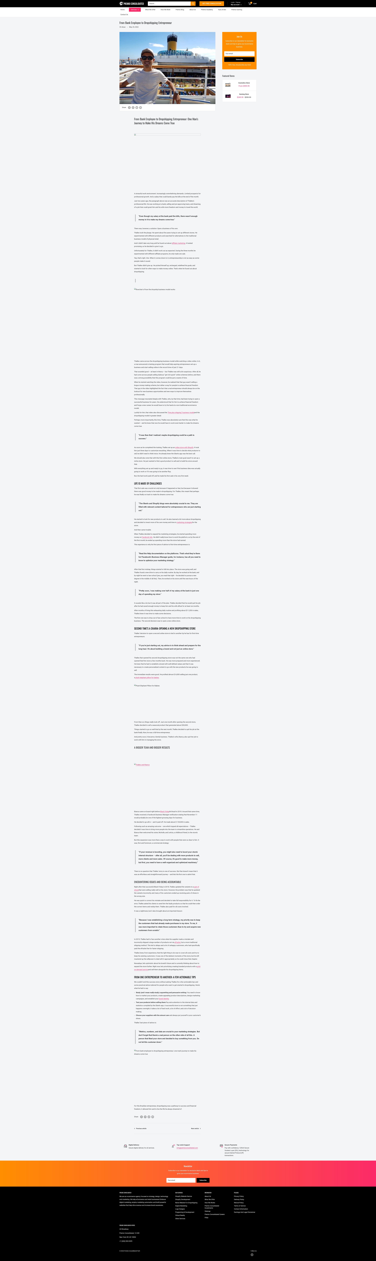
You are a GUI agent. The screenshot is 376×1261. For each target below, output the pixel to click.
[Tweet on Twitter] (136, 107)
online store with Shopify (184, 447)
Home (122, 10)
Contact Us (124, 14)
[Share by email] (140, 107)
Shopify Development (182, 1199)
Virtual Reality (180, 1215)
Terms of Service (240, 1206)
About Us (192, 10)
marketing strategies (184, 522)
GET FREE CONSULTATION (211, 4)
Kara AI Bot (222, 10)
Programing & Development (184, 1212)
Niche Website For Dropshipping (186, 1203)
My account (235, 5)
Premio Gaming (236, 10)
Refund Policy (239, 1203)
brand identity (164, 999)
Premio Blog (180, 10)
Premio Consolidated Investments (212, 1207)
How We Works (210, 1203)
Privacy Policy (239, 1196)
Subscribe (239, 59)
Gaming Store (244, 94)
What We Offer (150, 10)
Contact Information (241, 1209)
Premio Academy (207, 10)
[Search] (193, 3)
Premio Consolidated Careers (215, 1214)
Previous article (141, 1128)
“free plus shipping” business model (181, 413)
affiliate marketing (178, 243)
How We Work (165, 10)
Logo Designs (180, 1209)
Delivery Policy (239, 1199)
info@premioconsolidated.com (187, 1148)
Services (134, 10)
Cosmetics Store (244, 83)
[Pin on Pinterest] (133, 107)
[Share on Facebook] (129, 107)
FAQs (206, 1218)
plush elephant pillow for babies (147, 678)
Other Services (180, 1219)
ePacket (178, 942)
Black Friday (164, 811)
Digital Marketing (181, 1206)
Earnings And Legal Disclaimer (244, 1212)
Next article (195, 1128)
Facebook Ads (147, 537)
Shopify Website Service (183, 1196)
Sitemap (207, 1211)
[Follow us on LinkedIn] (252, 1254)
